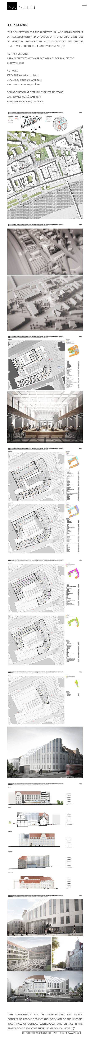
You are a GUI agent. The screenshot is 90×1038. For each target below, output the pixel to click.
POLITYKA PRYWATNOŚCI (67, 1033)
